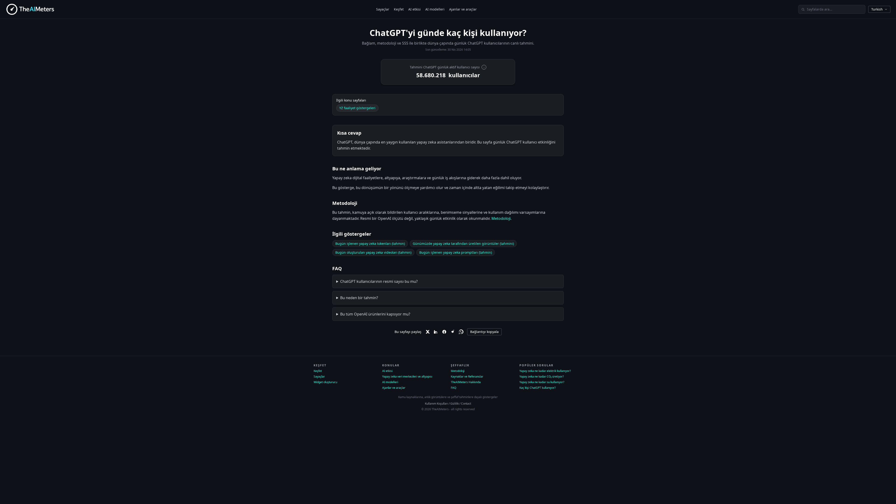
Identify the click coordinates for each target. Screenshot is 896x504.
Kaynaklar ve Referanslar (467, 376)
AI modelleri (434, 9)
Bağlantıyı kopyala (484, 331)
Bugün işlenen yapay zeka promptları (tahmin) (455, 252)
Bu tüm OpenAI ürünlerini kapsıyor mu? (375, 314)
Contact (466, 404)
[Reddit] (452, 331)
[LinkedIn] (436, 331)
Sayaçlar (382, 9)
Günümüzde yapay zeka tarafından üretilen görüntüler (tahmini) (463, 243)
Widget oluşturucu (325, 382)
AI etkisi (414, 9)
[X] (427, 331)
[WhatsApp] (461, 331)
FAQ (453, 388)
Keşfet (399, 9)
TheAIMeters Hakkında (466, 382)
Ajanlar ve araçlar (463, 9)
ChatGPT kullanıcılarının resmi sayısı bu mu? (379, 281)
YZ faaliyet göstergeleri (357, 108)
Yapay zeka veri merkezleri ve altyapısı (407, 376)
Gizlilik (454, 404)
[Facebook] (444, 331)
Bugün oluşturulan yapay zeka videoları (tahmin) (373, 252)
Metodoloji (501, 218)
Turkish (877, 9)
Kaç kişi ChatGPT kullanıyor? (537, 388)
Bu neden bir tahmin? (359, 297)
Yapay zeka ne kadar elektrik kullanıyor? (545, 371)
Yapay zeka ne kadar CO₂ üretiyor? (541, 376)
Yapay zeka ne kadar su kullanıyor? (541, 382)
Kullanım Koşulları (436, 404)
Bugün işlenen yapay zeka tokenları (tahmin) (370, 243)
